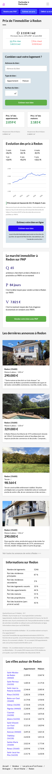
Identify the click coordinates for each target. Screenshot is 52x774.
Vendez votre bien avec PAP (26, 319)
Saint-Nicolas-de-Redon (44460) (13, 675)
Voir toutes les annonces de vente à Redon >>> (22, 553)
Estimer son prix (28, 12)
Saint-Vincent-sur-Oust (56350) (13, 725)
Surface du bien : (12, 88)
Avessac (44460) (14, 732)
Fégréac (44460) (14, 708)
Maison (25, 81)
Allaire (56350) (13, 719)
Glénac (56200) (13, 705)
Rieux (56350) (13, 694)
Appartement (12, 81)
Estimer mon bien (26, 228)
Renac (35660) (13, 748)
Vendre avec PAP (10, 12)
